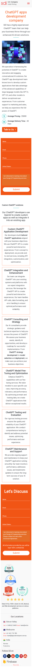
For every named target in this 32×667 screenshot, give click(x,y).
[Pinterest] (21, 658)
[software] (9, 3)
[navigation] (29, 3)
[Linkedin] (17, 658)
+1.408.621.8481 (11, 625)
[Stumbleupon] (25, 658)
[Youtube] (13, 658)
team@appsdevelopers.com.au (16, 635)
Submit (16, 189)
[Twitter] (9, 658)
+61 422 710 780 (11, 633)
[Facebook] (4, 658)
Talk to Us (9, 129)
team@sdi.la (24, 625)
